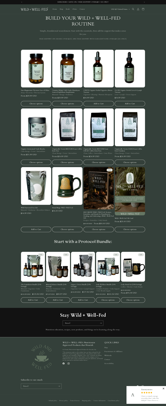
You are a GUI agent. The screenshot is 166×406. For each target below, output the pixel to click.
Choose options (36, 104)
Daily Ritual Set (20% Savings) (131, 285)
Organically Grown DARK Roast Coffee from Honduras (128, 150)
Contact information (99, 400)
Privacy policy (63, 400)
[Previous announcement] (21, 2)
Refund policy (53, 400)
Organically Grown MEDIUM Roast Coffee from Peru (67, 150)
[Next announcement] (144, 2)
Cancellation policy (113, 400)
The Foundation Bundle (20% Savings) (31, 285)
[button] (133, 9)
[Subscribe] (100, 323)
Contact (107, 359)
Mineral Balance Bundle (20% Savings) (56, 285)
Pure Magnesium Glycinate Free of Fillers (35, 90)
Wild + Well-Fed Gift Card (124, 218)
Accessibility (109, 363)
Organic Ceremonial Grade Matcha (33, 149)
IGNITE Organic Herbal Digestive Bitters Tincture (97, 91)
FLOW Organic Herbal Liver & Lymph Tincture (128, 91)
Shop (106, 347)
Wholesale (108, 355)
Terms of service (75, 400)
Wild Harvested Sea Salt (29, 208)
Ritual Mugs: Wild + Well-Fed (62, 208)
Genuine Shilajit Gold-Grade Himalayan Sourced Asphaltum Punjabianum (66, 91)
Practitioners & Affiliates (113, 351)
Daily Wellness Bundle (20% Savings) (106, 285)
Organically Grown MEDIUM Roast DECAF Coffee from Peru (95, 150)
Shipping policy (86, 400)
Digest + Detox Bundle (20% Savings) (81, 285)
